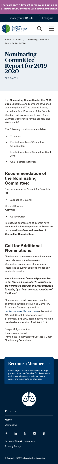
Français (47, 18)
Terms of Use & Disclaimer (20, 441)
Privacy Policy (13, 446)
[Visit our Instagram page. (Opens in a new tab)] (38, 432)
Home (8, 39)
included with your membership (38, 8)
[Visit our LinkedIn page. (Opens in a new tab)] (19, 432)
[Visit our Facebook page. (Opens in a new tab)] (9, 432)
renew (37, 4)
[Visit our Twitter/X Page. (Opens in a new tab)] (28, 432)
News (18, 39)
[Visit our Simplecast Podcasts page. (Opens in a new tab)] (46, 432)
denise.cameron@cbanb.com (21, 311)
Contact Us (11, 424)
